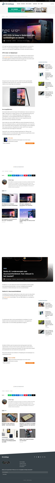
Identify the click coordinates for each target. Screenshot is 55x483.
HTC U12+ (10, 138)
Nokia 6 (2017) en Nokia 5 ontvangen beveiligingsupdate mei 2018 (9, 441)
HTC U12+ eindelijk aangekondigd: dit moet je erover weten (27, 220)
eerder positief (7, 297)
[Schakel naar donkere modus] (51, 3)
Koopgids (35, 3)
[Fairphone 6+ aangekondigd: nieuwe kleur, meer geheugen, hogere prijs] (41, 74)
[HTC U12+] (5, 141)
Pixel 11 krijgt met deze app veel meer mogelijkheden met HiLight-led (49, 93)
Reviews (23, 3)
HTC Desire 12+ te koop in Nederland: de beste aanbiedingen (10, 204)
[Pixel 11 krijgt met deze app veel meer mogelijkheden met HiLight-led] (41, 93)
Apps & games (28, 3)
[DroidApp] (8, 4)
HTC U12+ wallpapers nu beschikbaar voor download (26, 204)
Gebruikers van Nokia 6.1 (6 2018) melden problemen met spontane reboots (27, 425)
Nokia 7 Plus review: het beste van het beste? (27, 440)
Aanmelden (5, 474)
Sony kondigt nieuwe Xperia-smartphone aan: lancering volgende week (49, 85)
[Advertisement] (18, 70)
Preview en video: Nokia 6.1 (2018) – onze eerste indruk (8, 424)
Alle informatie (30, 143)
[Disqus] (18, 240)
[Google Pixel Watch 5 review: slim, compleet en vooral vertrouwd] (41, 66)
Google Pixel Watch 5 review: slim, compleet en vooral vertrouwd (48, 66)
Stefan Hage (9, 40)
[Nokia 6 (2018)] (5, 361)
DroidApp (3, 16)
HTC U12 (6, 171)
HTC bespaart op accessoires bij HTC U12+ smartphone (9, 220)
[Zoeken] (52, 4)
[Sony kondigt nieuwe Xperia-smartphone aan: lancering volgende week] (41, 84)
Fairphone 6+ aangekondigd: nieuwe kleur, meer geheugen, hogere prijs (27, 0)
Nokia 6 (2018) (11, 357)
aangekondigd (7, 57)
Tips (39, 3)
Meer (42, 3)
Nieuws (18, 3)
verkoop (11, 171)
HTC (3, 171)
